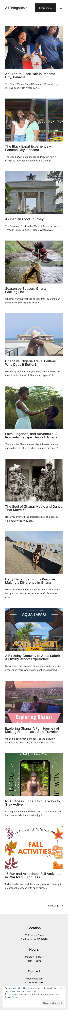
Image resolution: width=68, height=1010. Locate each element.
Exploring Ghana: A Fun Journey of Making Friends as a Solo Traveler (32, 730)
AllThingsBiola (16, 8)
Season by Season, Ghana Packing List (25, 290)
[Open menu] (61, 8)
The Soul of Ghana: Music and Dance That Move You (34, 508)
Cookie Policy (11, 997)
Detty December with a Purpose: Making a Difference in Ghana (30, 581)
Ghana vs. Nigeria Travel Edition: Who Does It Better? (30, 362)
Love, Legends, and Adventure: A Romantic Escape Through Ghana (31, 435)
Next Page (55, 905)
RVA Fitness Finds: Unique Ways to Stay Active (32, 803)
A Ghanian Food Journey (24, 219)
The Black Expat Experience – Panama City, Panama (28, 148)
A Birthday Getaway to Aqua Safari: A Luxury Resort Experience (32, 657)
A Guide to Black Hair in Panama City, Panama (30, 75)
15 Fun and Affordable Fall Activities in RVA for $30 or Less (33, 875)
